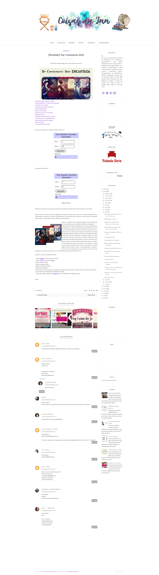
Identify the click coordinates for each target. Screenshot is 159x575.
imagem (55, 273)
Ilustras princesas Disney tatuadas (44, 120)
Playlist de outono (39, 114)
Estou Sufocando (108, 259)
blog (42, 258)
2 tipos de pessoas (113, 436)
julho (106, 205)
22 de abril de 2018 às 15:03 (48, 491)
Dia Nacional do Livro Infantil (111, 240)
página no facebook (45, 260)
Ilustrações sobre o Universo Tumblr (44, 101)
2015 (104, 291)
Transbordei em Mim (109, 237)
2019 (104, 189)
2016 (104, 288)
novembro (107, 196)
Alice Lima (45, 343)
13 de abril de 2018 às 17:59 (48, 399)
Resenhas (72, 42)
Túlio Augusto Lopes (50, 429)
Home (52, 42)
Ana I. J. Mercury (48, 508)
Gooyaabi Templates (72, 571)
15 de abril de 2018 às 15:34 (52, 384)
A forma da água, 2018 (40, 109)
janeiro (106, 284)
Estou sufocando (39, 122)
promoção (66, 50)
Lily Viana (45, 450)
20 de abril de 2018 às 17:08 (48, 469)
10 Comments (38, 290)
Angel (44, 397)
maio (106, 209)
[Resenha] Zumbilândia (114, 393)
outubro (107, 198)
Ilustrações (61, 42)
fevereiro (107, 282)
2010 (104, 295)
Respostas (42, 378)
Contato (81, 42)
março (106, 279)
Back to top (119, 571)
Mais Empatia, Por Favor (110, 219)
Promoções (91, 42)
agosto (106, 202)
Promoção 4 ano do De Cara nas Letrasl (45, 116)
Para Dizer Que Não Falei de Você (113, 248)
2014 (104, 293)
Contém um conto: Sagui (41, 105)
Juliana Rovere (50, 382)
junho (106, 207)
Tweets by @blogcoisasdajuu (109, 380)
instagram (41, 264)
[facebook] (103, 94)
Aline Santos (47, 358)
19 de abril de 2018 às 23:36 (48, 452)
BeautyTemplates (51, 571)
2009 (104, 298)
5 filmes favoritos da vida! (114, 449)
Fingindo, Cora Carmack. (114, 463)
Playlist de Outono (109, 277)
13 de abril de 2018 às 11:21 (48, 361)
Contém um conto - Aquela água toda (44, 118)
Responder (94, 351)
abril (106, 212)
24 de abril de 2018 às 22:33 (48, 510)
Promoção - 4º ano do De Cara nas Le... (86, 325)
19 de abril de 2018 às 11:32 (48, 431)
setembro (107, 200)
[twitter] (111, 94)
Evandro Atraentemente (51, 489)
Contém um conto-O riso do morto (44, 112)
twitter (42, 262)
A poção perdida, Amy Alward (42, 124)
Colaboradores (104, 42)
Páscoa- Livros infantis (41, 110)
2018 (104, 191)
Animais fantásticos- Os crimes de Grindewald (47, 103)
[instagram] (107, 94)
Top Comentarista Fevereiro (43, 325)
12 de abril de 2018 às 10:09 (48, 346)
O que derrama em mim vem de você (44, 107)
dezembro (107, 193)
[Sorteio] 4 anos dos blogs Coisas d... (65, 325)
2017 (104, 286)
